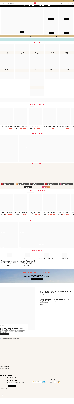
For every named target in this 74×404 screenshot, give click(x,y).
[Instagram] (10, 378)
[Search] (63, 3)
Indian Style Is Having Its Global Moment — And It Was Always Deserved (55, 300)
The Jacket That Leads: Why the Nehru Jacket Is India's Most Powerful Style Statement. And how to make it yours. (13, 328)
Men (37, 106)
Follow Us (47, 187)
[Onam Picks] (66, 14)
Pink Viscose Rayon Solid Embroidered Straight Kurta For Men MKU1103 (63, 213)
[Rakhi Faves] (51, 28)
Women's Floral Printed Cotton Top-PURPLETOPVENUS (35, 127)
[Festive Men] (66, 28)
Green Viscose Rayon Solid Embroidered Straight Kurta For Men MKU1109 (35, 213)
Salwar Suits (39, 192)
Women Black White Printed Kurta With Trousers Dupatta (49, 127)
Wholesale (11, 3)
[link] (12, 36)
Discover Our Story (37, 278)
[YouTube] (13, 378)
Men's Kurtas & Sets (30, 192)
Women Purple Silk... (36, 183)
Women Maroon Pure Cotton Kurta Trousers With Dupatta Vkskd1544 (63, 127)
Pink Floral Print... (64, 183)
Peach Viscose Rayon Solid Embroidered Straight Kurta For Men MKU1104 (49, 213)
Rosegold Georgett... (7, 183)
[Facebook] (7, 378)
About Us (14, 3)
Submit (11, 386)
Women (32, 106)
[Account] (68, 3)
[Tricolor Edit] (51, 14)
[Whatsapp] (16, 378)
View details (5, 334)
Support (8, 3)
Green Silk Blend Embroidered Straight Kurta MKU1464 (6, 213)
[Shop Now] (22, 20)
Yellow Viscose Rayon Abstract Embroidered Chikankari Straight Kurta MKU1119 (21, 213)
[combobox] (62, 3)
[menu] (2, 401)
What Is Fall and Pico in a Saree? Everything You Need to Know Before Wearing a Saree (55, 292)
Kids (42, 106)
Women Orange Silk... (21, 183)
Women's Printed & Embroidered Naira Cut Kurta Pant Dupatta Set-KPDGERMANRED (20, 127)
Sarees (45, 192)
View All (27, 187)
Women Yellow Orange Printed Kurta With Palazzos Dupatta (6, 127)
